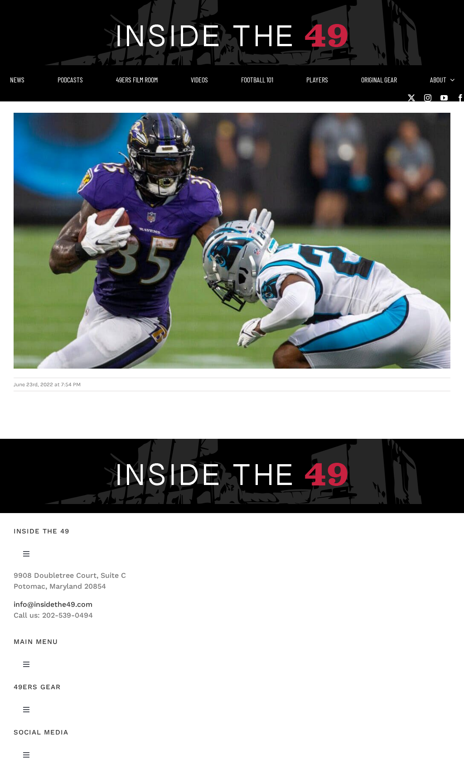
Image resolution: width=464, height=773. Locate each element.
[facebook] (460, 97)
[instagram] (427, 97)
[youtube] (444, 97)
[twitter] (411, 97)
